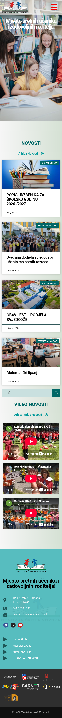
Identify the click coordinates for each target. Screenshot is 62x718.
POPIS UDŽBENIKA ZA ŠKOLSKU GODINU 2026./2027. (25, 199)
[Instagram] (13, 625)
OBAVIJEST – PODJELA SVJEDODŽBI (26, 317)
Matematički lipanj (22, 372)
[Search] (56, 393)
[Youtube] (20, 625)
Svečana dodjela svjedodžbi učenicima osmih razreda (30, 259)
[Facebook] (5, 625)
